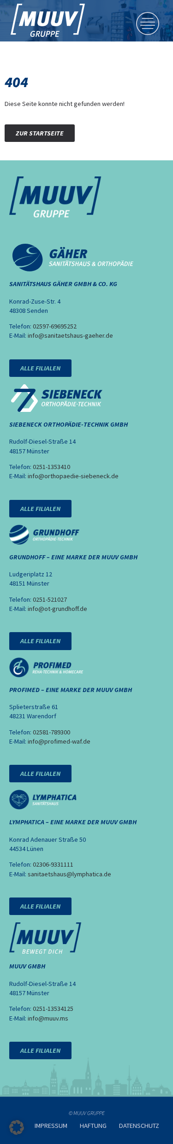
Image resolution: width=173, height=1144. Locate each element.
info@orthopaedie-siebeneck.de (73, 476)
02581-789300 (51, 732)
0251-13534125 (53, 1008)
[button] (16, 1127)
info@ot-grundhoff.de (57, 608)
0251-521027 (50, 599)
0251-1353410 (51, 467)
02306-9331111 (53, 864)
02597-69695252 (55, 326)
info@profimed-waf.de (59, 741)
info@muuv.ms (48, 1018)
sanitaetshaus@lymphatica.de (69, 874)
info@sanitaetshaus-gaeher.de (70, 335)
